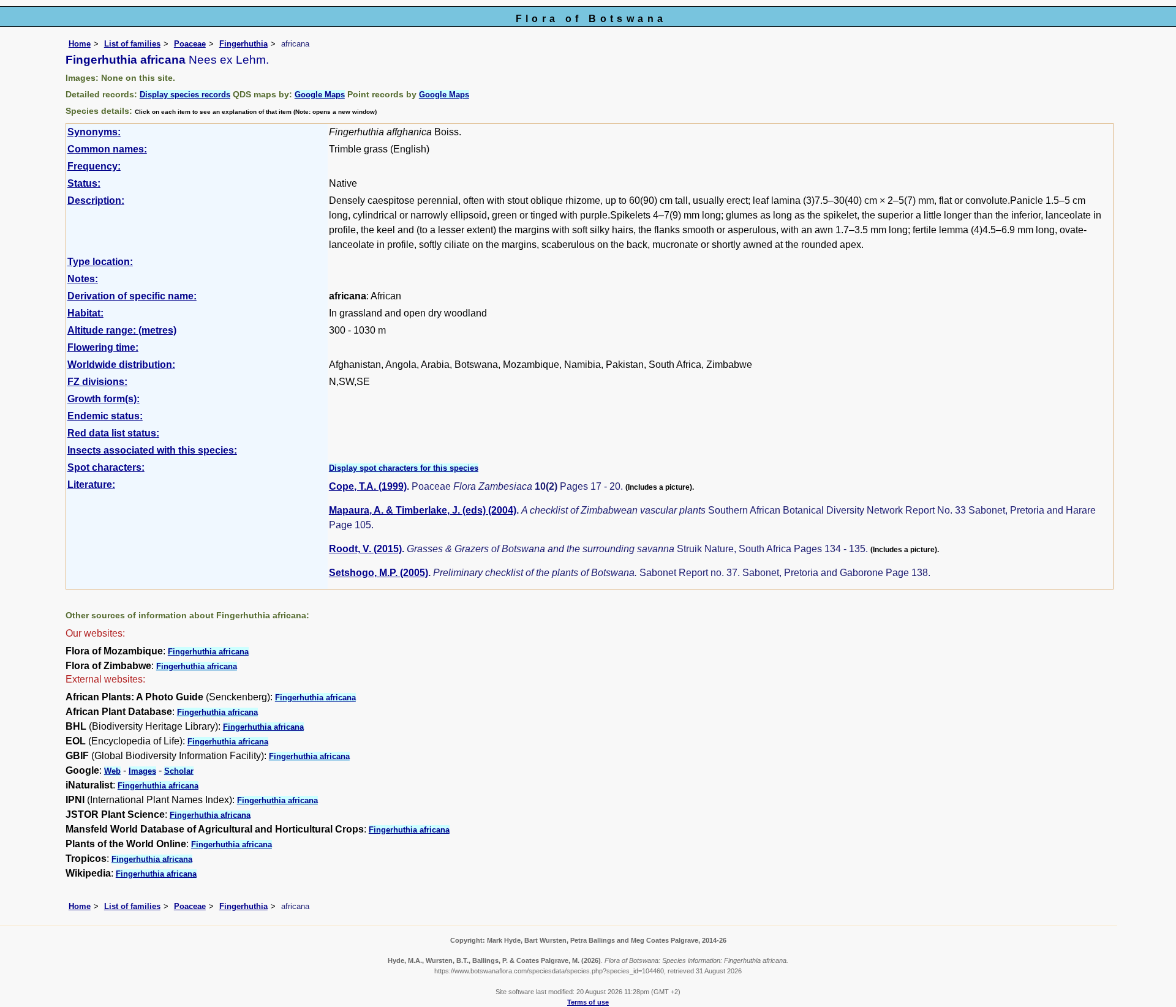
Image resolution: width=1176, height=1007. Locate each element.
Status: (83, 183)
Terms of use (588, 1002)
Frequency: (94, 166)
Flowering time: (102, 347)
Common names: (107, 149)
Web (112, 771)
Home (80, 43)
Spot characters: (106, 467)
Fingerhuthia (243, 43)
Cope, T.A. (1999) (368, 486)
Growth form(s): (103, 399)
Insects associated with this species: (152, 450)
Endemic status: (105, 416)
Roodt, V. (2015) (365, 549)
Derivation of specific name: (132, 296)
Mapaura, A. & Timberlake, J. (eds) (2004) (422, 510)
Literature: (91, 484)
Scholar (179, 771)
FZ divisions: (97, 381)
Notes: (82, 279)
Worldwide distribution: (121, 364)
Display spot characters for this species (403, 468)
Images (142, 771)
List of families (132, 43)
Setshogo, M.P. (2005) (378, 572)
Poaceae (190, 43)
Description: (95, 200)
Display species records (185, 94)
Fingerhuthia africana (208, 651)
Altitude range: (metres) (121, 330)
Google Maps (320, 94)
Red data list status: (113, 433)
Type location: (100, 261)
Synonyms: (94, 132)
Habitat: (85, 313)
